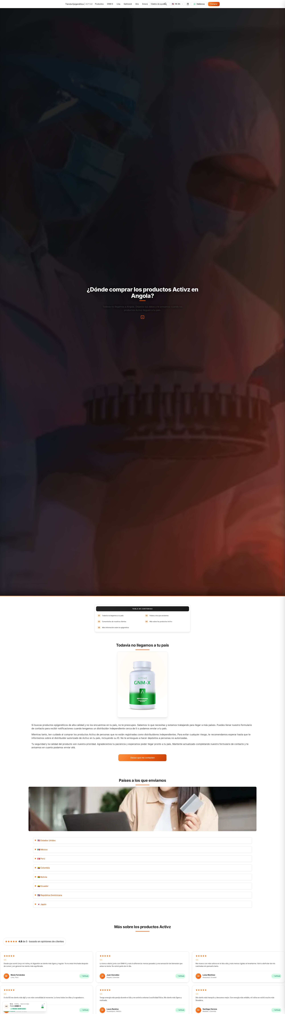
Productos (99, 4)
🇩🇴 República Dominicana (50, 895)
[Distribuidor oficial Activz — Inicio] (78, 4)
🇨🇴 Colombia (44, 868)
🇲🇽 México (43, 849)
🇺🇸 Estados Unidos (47, 840)
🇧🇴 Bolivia (42, 877)
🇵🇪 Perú (41, 858)
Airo (137, 4)
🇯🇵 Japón (42, 904)
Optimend (128, 4)
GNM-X (110, 4)
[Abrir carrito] (187, 4)
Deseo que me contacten (142, 758)
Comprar (213, 4)
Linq (118, 4)
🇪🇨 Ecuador (43, 886)
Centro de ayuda (158, 4)
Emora (145, 4)
